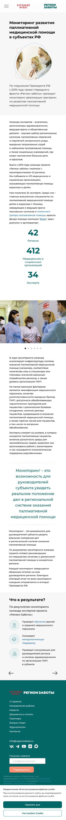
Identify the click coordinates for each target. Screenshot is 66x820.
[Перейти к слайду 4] (34, 348)
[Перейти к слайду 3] (31, 348)
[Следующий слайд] (63, 322)
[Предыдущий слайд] (3, 322)
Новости (14, 710)
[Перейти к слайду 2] (28, 348)
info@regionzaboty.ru (21, 741)
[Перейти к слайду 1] (25, 348)
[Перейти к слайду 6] (40, 348)
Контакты (14, 731)
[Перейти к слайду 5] (37, 348)
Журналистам (17, 727)
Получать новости (19, 755)
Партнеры (15, 718)
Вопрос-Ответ (17, 722)
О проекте (15, 701)
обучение (40, 621)
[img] (6, 6)
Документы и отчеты (21, 714)
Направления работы (22, 705)
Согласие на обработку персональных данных (27, 782)
